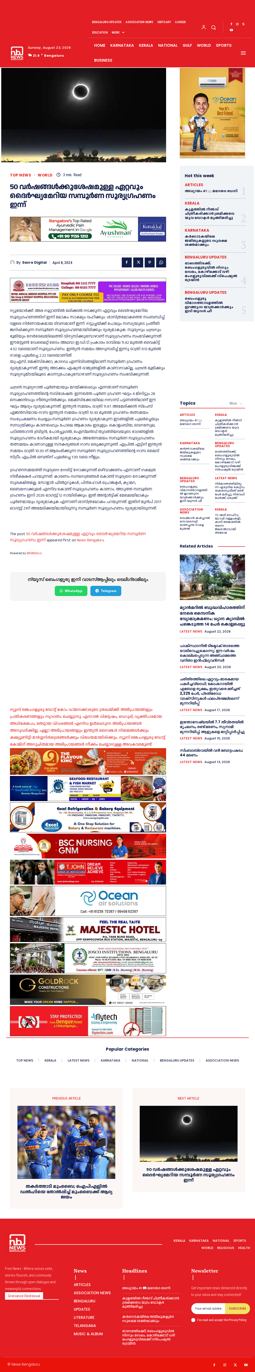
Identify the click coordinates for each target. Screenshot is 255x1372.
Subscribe (237, 1308)
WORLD (45, 175)
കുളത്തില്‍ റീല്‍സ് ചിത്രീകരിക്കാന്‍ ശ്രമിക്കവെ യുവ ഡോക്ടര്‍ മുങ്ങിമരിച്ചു (209, 213)
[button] (213, 27)
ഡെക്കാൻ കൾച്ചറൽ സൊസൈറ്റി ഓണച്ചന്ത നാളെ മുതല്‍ (195, 523)
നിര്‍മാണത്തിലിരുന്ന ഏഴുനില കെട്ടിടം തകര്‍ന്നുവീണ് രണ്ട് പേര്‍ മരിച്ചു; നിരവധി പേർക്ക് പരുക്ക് (230, 491)
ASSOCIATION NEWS (191, 511)
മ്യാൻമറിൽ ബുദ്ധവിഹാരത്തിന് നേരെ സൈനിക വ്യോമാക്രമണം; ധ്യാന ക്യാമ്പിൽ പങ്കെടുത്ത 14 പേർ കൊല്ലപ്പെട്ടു (212, 616)
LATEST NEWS (226, 478)
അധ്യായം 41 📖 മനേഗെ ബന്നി (211, 191)
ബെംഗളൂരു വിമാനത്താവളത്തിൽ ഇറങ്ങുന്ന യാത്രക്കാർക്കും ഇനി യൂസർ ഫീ (209, 305)
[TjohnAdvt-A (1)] (88, 872)
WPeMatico (34, 553)
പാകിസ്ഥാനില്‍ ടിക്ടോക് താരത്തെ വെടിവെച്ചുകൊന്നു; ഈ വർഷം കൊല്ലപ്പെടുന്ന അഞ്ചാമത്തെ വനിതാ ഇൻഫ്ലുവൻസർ (209, 653)
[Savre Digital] (13, 262)
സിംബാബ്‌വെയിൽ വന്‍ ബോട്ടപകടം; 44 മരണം (211, 753)
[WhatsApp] (161, 262)
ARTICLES (194, 185)
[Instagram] (237, 24)
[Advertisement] (88, 648)
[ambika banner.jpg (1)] (88, 846)
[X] (243, 24)
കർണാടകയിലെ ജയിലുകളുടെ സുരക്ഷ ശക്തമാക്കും (206, 241)
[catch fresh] (88, 788)
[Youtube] (231, 30)
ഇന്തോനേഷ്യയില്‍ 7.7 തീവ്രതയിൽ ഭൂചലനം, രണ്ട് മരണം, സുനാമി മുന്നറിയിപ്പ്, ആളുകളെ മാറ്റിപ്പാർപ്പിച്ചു (212, 726)
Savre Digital (34, 262)
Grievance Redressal (24, 1296)
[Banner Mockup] (88, 817)
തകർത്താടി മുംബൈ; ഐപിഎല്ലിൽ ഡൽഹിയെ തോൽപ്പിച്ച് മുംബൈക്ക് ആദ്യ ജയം (66, 1192)
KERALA (192, 203)
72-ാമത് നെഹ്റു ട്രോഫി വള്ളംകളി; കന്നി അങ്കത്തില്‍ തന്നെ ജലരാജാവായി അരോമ (228, 524)
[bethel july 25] (88, 290)
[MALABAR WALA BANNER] (88, 761)
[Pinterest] (150, 262)
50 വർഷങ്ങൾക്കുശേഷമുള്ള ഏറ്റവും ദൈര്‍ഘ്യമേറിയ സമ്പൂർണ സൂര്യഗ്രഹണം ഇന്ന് (188, 1175)
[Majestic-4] (88, 929)
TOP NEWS (20, 175)
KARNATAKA (197, 230)
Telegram (108, 591)
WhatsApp (73, 591)
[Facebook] (231, 24)
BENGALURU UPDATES (206, 257)
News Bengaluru (90, 540)
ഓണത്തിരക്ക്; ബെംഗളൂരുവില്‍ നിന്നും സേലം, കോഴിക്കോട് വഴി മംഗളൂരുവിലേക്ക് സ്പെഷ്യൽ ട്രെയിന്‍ (211, 272)
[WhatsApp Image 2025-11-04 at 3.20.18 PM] (212, 113)
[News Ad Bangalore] (88, 240)
